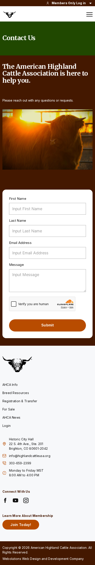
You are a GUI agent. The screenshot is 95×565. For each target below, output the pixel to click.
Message (16, 265)
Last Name (17, 220)
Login (6, 426)
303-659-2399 (20, 463)
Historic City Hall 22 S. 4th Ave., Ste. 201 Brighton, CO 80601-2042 (28, 443)
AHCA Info (10, 384)
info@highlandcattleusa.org (29, 456)
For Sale (8, 409)
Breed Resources (15, 393)
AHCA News (11, 417)
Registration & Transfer (19, 401)
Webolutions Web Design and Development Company (43, 559)
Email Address (20, 243)
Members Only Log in (69, 3)
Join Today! (20, 524)
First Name (17, 198)
